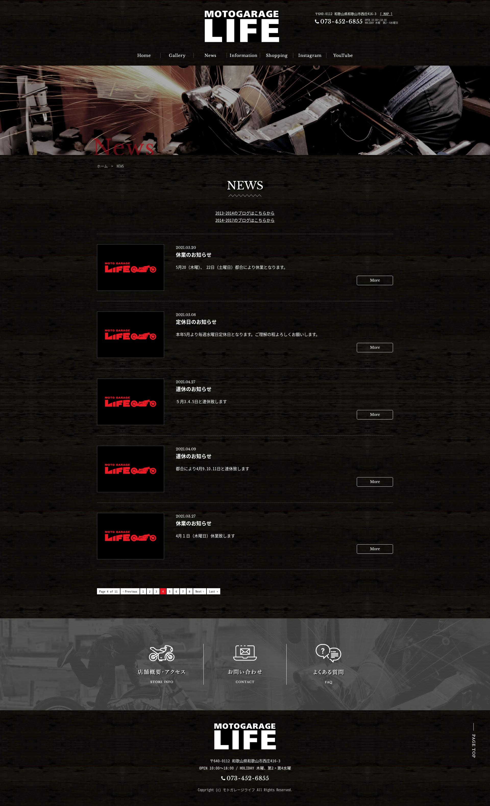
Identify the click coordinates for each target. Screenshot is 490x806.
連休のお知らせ (194, 389)
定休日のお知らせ (196, 322)
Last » (213, 591)
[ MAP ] (386, 13)
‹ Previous (130, 591)
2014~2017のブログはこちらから (245, 220)
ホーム (102, 166)
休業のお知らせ (194, 254)
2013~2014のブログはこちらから (245, 213)
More (375, 280)
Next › (199, 591)
